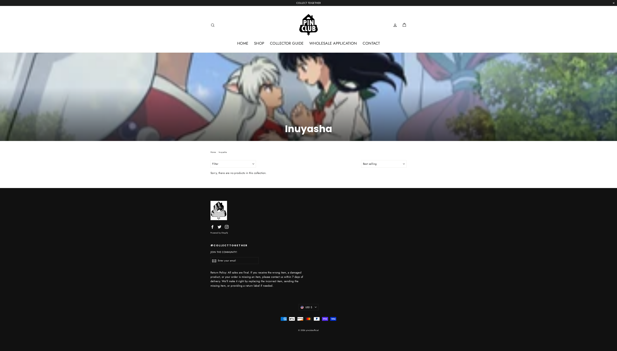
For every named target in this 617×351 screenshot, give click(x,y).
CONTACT (371, 43)
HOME (242, 43)
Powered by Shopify (219, 232)
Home (213, 152)
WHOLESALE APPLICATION (333, 43)
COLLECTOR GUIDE (287, 43)
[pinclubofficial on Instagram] (227, 226)
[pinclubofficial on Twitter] (219, 226)
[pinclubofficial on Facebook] (212, 226)
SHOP (259, 43)
